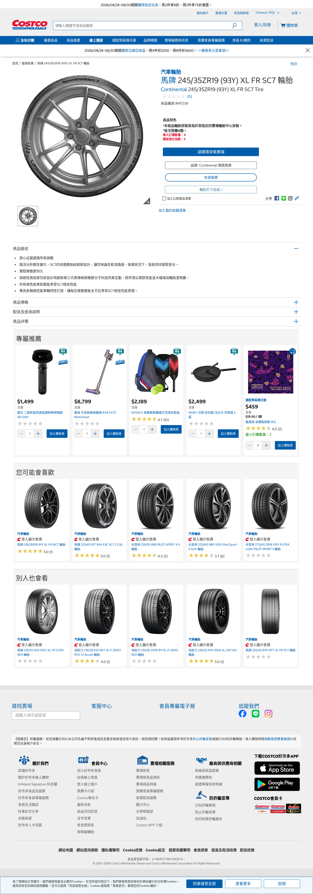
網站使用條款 (87, 850)
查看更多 (243, 883)
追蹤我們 (249, 706)
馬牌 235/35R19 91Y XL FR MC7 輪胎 (41, 544)
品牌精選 (150, 40)
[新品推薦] (81, 40)
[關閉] (308, 50)
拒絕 (282, 883)
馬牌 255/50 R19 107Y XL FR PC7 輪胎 (271, 650)
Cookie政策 (132, 850)
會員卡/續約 (241, 40)
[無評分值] (175, 96)
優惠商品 (50, 40)
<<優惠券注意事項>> (213, 50)
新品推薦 (73, 40)
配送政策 (247, 850)
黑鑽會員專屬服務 (211, 40)
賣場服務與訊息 (176, 40)
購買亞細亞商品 (133, 50)
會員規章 (201, 850)
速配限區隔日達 (124, 40)
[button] (237, 25)
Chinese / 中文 (266, 13)
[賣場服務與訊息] (189, 40)
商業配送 (266, 40)
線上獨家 (96, 40)
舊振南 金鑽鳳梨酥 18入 (261, 422)
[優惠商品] (58, 40)
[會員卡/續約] (251, 40)
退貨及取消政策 (224, 850)
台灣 (294, 13)
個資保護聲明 (179, 850)
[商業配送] (274, 40)
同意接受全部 (204, 883)
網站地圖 (66, 850)
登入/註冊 (262, 24)
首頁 (15, 63)
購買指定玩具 (148, 5)
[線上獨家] (104, 40)
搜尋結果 (28, 63)
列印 (293, 64)
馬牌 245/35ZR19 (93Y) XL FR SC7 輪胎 (63, 63)
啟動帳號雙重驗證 (277, 739)
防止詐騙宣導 (202, 739)
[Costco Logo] (30, 24)
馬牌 (168, 80)
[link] (276, 198)
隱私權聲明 (110, 850)
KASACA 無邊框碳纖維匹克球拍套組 (155, 412)
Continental (174, 89)
